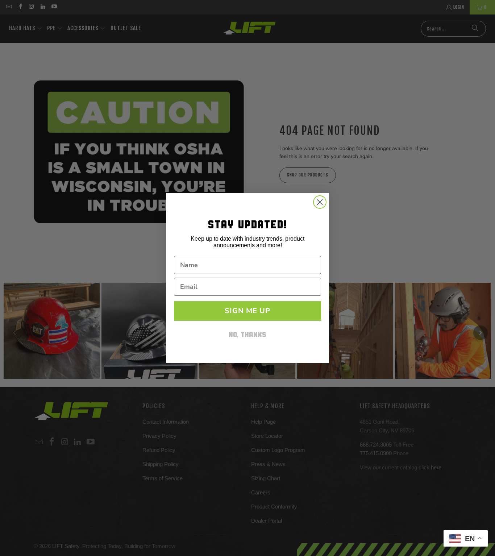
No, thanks (247, 335)
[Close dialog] (319, 202)
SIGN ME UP (247, 311)
